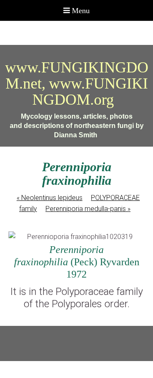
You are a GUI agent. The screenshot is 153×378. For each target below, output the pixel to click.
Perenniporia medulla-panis (87, 209)
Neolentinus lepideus (49, 198)
